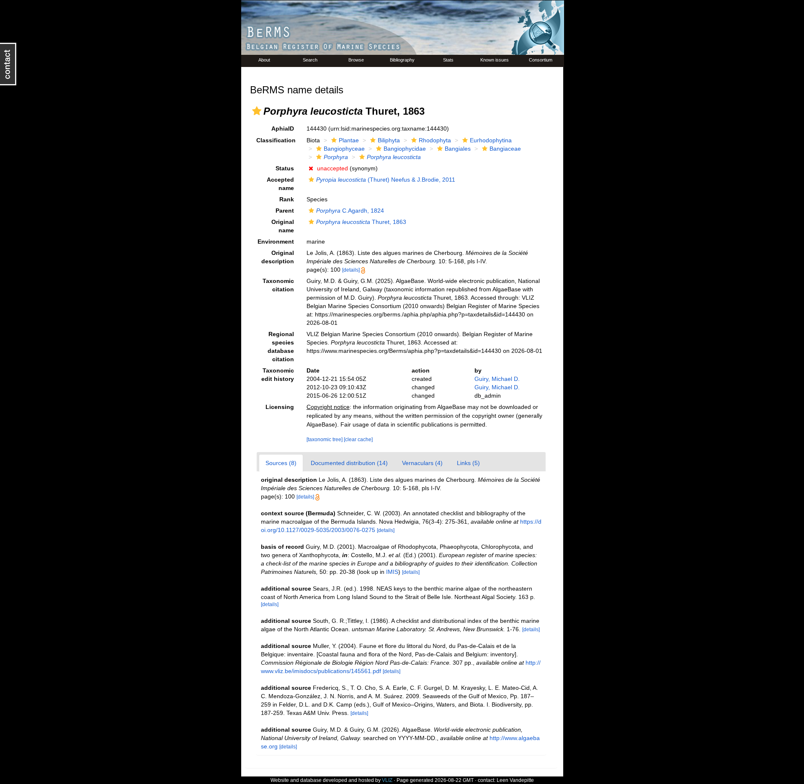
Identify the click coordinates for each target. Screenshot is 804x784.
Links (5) (468, 463)
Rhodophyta (435, 140)
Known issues (494, 59)
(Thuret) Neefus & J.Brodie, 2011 (385, 179)
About (264, 59)
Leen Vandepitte (515, 780)
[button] (256, 111)
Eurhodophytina (491, 140)
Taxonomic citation (278, 285)
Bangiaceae (505, 148)
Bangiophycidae (405, 148)
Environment (276, 241)
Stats (448, 59)
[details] (351, 270)
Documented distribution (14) (349, 463)
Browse (356, 59)
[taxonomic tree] (325, 439)
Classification (276, 140)
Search (310, 59)
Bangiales (458, 148)
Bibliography (402, 59)
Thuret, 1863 (361, 221)
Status (285, 168)
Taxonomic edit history (277, 374)
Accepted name (280, 183)
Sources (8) (280, 463)
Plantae (349, 140)
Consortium (540, 59)
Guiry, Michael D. (497, 378)
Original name (282, 226)
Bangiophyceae (344, 148)
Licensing (279, 407)
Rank (286, 199)
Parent (285, 210)
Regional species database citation (281, 346)
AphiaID (282, 128)
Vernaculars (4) (422, 463)
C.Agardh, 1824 (350, 210)
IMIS (392, 571)
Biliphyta (389, 140)
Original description (277, 257)
